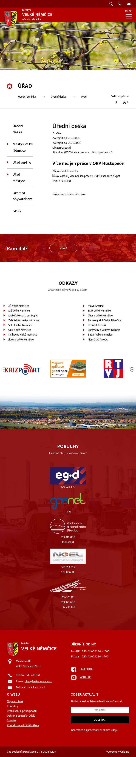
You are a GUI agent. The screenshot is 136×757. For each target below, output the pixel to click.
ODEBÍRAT (100, 719)
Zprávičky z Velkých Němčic (104, 330)
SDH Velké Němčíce (99, 310)
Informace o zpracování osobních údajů (94, 730)
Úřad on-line (22, 162)
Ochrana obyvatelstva (23, 196)
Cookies (11, 720)
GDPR (17, 211)
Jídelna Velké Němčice (21, 339)
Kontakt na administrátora (23, 725)
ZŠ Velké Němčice (18, 306)
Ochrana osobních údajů (21, 715)
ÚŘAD (63, 248)
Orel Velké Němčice (19, 330)
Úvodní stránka (27, 96)
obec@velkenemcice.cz (38, 681)
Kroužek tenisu (97, 325)
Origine (124, 751)
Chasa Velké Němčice (100, 315)
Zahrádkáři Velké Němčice (23, 320)
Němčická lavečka (98, 339)
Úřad (84, 96)
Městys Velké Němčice (23, 147)
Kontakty (12, 706)
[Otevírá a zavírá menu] (128, 16)
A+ (126, 102)
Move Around (96, 306)
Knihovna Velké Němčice (22, 334)
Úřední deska (58, 96)
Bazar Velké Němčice (100, 334)
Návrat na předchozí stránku (69, 194)
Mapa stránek (15, 701)
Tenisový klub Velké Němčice (104, 320)
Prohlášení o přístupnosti (22, 711)
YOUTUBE (85, 677)
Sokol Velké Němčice (20, 325)
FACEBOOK (86, 669)
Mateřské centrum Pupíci (23, 315)
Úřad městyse (19, 177)
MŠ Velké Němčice (19, 310)
